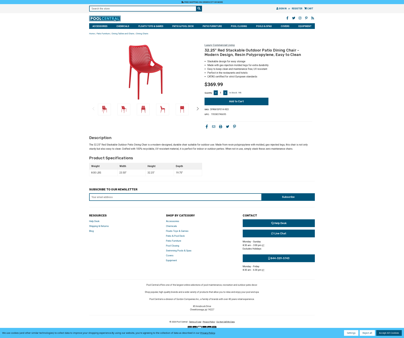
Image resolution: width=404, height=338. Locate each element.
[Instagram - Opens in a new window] (300, 18)
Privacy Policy (209, 322)
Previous (94, 109)
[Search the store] (199, 9)
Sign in (282, 8)
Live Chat (280, 233)
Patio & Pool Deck (183, 26)
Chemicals (122, 26)
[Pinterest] (234, 126)
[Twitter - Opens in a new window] (293, 18)
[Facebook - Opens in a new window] (287, 18)
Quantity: (208, 93)
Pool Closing (239, 26)
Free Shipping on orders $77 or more (203, 2)
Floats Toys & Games (150, 26)
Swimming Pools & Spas (178, 250)
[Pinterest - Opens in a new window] (306, 18)
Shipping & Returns (99, 226)
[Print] (220, 126)
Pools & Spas (264, 26)
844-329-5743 (279, 258)
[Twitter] (227, 126)
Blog (91, 231)
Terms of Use (195, 322)
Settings (351, 332)
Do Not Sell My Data (226, 322)
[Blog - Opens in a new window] (312, 18)
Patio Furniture (212, 26)
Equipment (305, 26)
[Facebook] (207, 126)
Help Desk (94, 221)
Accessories (99, 26)
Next (197, 109)
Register (297, 8)
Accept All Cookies (389, 332)
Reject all (367, 332)
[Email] (213, 126)
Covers (285, 26)
